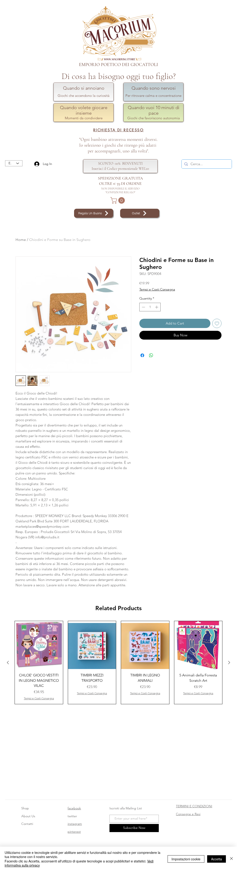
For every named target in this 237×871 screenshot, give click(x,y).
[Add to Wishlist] (217, 323)
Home (21, 239)
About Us (28, 816)
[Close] (231, 858)
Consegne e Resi (188, 814)
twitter (72, 816)
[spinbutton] (150, 307)
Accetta (216, 859)
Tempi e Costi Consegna (157, 289)
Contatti (27, 824)
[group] (118, 663)
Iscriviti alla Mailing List (126, 808)
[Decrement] (143, 307)
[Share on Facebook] (142, 355)
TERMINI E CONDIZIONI (194, 806)
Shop (25, 808)
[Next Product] (229, 662)
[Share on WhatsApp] (151, 355)
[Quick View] (39, 645)
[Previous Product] (8, 662)
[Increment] (157, 307)
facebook (74, 808)
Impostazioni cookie (186, 859)
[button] (118, 200)
